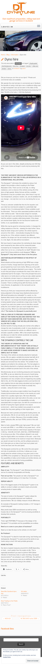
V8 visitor (24, 591)
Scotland (4, 68)
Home (3, 55)
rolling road (35, 66)
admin (24, 68)
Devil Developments (6, 66)
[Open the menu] (38, 26)
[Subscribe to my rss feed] (2, 27)
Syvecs (9, 68)
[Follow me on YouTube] (12, 27)
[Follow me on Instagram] (10, 27)
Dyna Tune (15, 66)
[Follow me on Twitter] (6, 27)
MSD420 (7, 619)
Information (14, 55)
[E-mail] (4, 27)
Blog (8, 55)
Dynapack (22, 66)
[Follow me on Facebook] (8, 27)
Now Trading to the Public (9, 601)
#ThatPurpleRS (33, 63)
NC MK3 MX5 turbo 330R (30, 619)
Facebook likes (7, 628)
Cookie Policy (7, 657)
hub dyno (28, 66)
